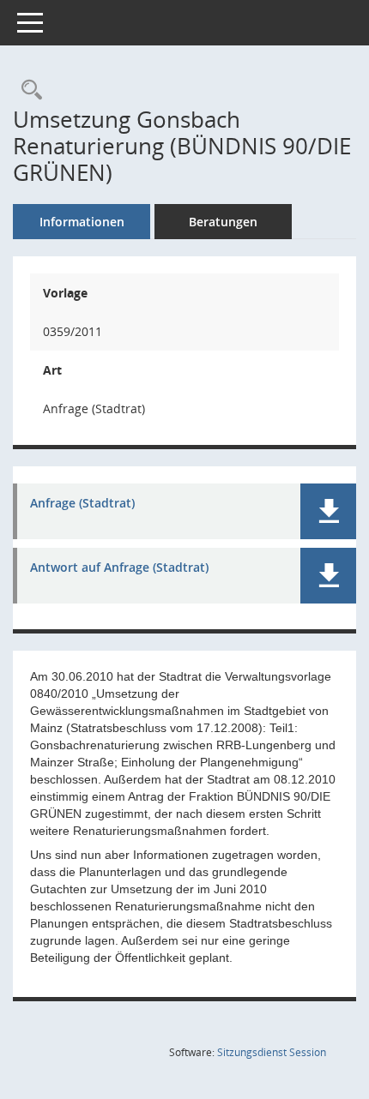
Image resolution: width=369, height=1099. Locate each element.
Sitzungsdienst (271, 1052)
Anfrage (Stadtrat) (82, 503)
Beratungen (223, 221)
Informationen (81, 221)
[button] (328, 511)
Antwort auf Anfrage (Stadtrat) (119, 568)
